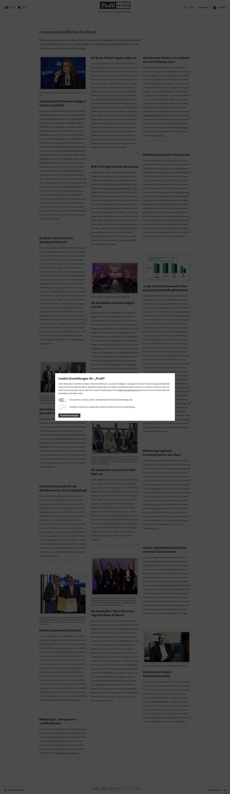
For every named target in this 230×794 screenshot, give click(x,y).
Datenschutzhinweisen (128, 390)
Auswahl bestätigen (69, 415)
